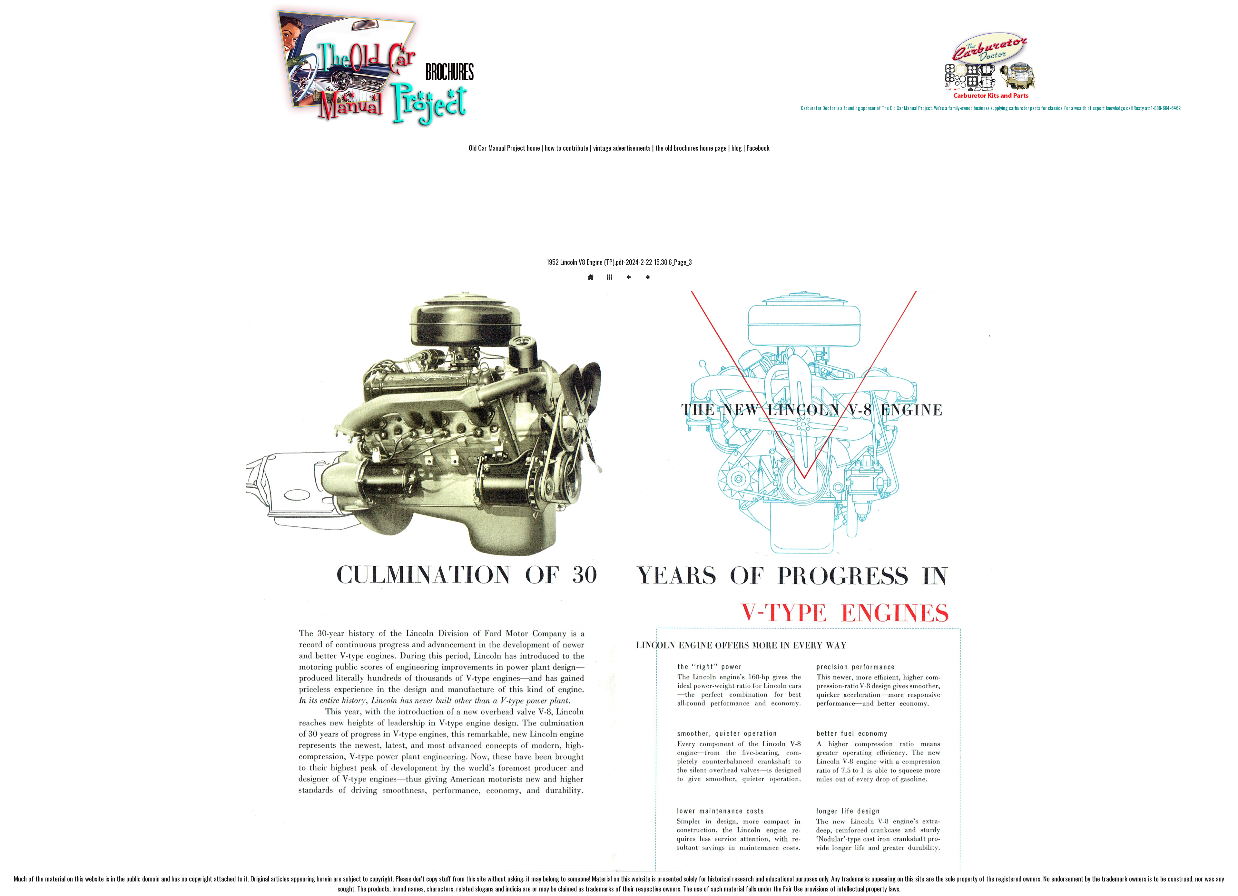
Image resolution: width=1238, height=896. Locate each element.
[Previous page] (395, 581)
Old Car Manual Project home (504, 148)
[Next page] (768, 581)
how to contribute (566, 148)
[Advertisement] (619, 209)
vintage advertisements (622, 148)
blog (737, 148)
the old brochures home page (691, 148)
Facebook (758, 148)
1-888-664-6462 (1166, 108)
